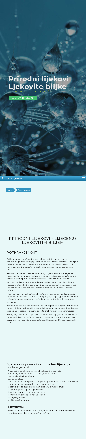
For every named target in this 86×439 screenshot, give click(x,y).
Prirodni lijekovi (12, 178)
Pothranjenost (24, 190)
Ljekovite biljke (23, 98)
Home (9, 190)
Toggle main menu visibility (83, 178)
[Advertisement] (43, 214)
